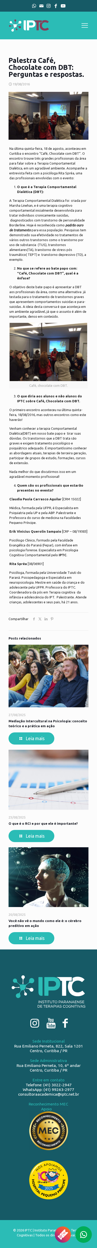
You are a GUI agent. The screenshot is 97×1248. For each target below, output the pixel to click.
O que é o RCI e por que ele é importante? (43, 823)
